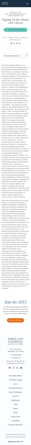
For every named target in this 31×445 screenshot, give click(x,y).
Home (4, 37)
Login (15, 404)
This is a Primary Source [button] (11, 56)
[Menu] (27, 3)
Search (15, 408)
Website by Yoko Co (15, 441)
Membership (15, 400)
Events (15, 384)
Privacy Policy (15, 416)
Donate (15, 412)
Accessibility (16, 421)
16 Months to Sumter (13, 37)
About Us (15, 396)
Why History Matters (15, 376)
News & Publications (15, 392)
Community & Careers (15, 388)
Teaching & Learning (15, 380)
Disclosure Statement (16, 425)
